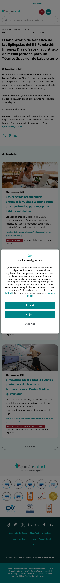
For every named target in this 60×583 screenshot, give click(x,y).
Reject (30, 314)
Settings (30, 323)
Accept (30, 305)
